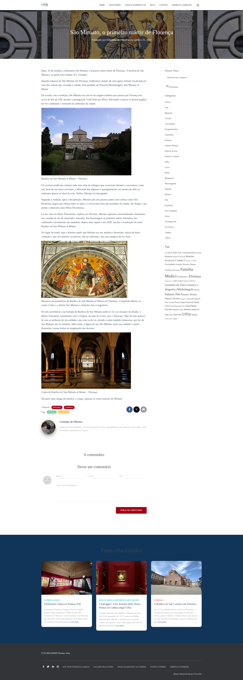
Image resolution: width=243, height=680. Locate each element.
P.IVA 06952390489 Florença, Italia (55, 653)
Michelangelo (185, 289)
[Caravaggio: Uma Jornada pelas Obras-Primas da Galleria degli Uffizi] (121, 578)
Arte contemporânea (186, 252)
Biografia (57, 407)
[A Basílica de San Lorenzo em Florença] (176, 578)
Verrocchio (168, 319)
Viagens (168, 232)
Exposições (169, 135)
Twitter (48, 667)
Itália (167, 162)
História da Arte (171, 151)
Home (102, 5)
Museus (168, 194)
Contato (163, 5)
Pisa (166, 200)
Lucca (167, 167)
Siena (167, 216)
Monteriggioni (170, 184)
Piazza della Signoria (193, 299)
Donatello (179, 264)
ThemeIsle (198, 674)
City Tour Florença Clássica (75, 667)
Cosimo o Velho (191, 260)
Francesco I (168, 281)
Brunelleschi (170, 261)
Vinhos (167, 238)
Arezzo (167, 102)
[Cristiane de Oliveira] (48, 427)
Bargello (199, 253)
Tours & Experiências (135, 5)
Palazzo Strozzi (189, 294)
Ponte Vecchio (169, 302)
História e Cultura (172, 156)
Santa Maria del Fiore (178, 306)
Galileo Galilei (177, 281)
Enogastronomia (171, 129)
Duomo (186, 264)
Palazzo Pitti (172, 294)
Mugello (168, 189)
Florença (69, 407)
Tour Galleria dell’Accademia (131, 667)
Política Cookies (158, 667)
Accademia (168, 253)
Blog (152, 5)
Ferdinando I (182, 277)
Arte (166, 108)
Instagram (57, 667)
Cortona (168, 118)
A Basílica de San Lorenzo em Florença (175, 603)
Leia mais (74, 622)
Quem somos (115, 5)
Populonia (169, 205)
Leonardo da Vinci (175, 284)
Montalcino (169, 178)
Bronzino (190, 256)
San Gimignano (171, 211)
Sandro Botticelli (187, 302)
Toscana (178, 314)
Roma (177, 302)
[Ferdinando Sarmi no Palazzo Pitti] (66, 578)
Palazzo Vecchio (172, 298)
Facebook (43, 667)
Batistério (168, 256)
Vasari (194, 314)
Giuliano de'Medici (189, 281)
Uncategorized (170, 222)
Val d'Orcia (169, 227)
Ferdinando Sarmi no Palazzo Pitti (62, 603)
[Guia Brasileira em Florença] (44, 5)
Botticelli (182, 256)
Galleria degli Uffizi (103, 667)
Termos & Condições (182, 5)
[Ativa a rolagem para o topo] (237, 674)
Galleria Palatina (171, 146)
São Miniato (63, 412)
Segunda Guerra (177, 310)
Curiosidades (170, 124)
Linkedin (53, 667)
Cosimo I (180, 260)
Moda (167, 173)
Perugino (183, 299)
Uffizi (186, 314)
